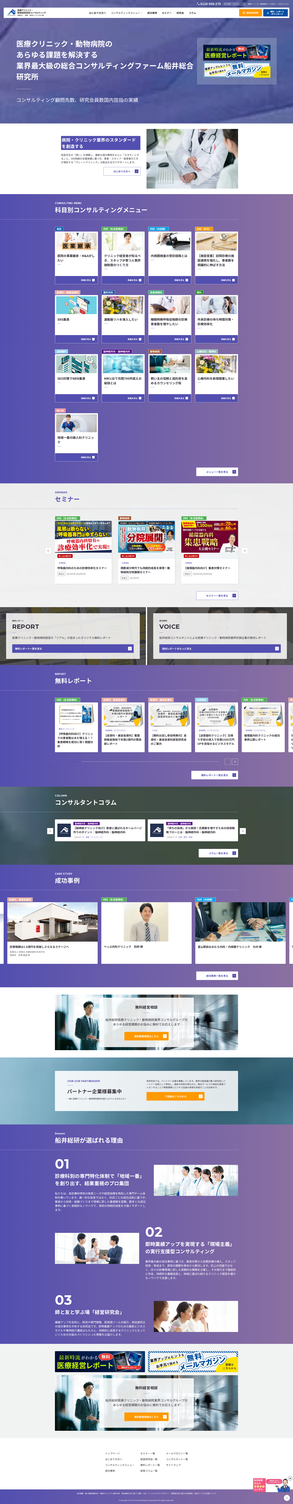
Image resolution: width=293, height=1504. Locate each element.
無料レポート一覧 (150, 1465)
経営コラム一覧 (148, 1470)
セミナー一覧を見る (217, 595)
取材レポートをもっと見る (177, 648)
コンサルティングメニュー (119, 1465)
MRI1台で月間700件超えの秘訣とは (123, 380)
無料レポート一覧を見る (28, 648)
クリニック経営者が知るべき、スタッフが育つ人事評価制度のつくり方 (122, 260)
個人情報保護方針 (91, 1493)
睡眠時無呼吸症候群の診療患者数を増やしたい (169, 321)
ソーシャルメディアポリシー (159, 1493)
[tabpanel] (76, 725)
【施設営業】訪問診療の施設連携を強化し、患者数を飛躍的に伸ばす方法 (215, 260)
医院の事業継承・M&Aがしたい (76, 257)
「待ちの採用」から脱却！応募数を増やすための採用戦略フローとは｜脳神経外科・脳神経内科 (200, 830)
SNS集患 (63, 319)
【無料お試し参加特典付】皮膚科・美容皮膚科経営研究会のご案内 (168, 739)
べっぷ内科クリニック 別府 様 (123, 946)
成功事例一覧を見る (217, 976)
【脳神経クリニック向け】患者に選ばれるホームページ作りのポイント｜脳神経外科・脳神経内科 (107, 830)
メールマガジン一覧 (177, 1453)
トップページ (112, 1453)
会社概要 (80, 1493)
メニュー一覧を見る (217, 472)
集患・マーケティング (94, 837)
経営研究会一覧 (148, 1459)
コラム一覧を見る (218, 853)
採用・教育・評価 (185, 837)
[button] (127, 13)
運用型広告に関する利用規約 (182, 1493)
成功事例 (110, 1470)
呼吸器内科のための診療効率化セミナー (82, 568)
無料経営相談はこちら (146, 1036)
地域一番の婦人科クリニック (75, 439)
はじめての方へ (121, 171)
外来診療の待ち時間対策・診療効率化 (215, 321)
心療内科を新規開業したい (215, 378)
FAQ (144, 1493)
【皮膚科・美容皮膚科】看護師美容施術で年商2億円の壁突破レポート (122, 739)
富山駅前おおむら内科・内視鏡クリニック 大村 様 (230, 947)
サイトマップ (173, 1465)
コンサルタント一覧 (177, 1459)
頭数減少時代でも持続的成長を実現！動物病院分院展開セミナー (145, 570)
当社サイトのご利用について (205, 1493)
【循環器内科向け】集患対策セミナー (207, 568)
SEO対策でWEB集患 (71, 378)
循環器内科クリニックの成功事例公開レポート (262, 737)
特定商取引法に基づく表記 (131, 1493)
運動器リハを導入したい (121, 319)
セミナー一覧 (147, 1453)
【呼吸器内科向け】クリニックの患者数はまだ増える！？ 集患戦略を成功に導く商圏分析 (75, 740)
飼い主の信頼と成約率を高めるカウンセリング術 (169, 380)
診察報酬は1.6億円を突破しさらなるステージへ (39, 947)
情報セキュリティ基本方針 (110, 1493)
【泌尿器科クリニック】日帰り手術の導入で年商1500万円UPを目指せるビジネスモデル (215, 739)
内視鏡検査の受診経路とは (169, 255)
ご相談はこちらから (175, 1096)
